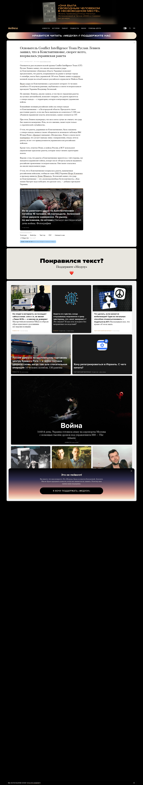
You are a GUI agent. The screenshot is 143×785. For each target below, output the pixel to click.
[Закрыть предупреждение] (134, 783)
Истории (56, 28)
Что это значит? (34, 783)
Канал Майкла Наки (45, 61)
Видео (22, 84)
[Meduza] (13, 28)
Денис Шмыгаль (44, 176)
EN (134, 28)
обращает (37, 135)
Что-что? (32, 238)
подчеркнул (25, 138)
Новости (46, 28)
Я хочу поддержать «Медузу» (71, 491)
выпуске (76, 76)
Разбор (65, 28)
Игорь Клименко (75, 174)
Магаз (83, 28)
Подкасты (74, 28)
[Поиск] (130, 28)
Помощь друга (95, 28)
